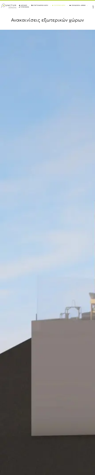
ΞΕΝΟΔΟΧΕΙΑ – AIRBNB (78, 5)
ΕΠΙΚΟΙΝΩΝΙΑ (25, 7)
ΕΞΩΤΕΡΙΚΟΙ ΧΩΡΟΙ (59, 5)
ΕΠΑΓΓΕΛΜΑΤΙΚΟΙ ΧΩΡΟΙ (40, 5)
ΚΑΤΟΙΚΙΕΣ (24, 5)
